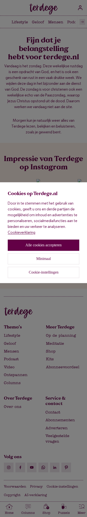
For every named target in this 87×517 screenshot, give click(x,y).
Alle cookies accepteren (43, 245)
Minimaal (43, 259)
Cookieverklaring (21, 232)
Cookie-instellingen (43, 272)
